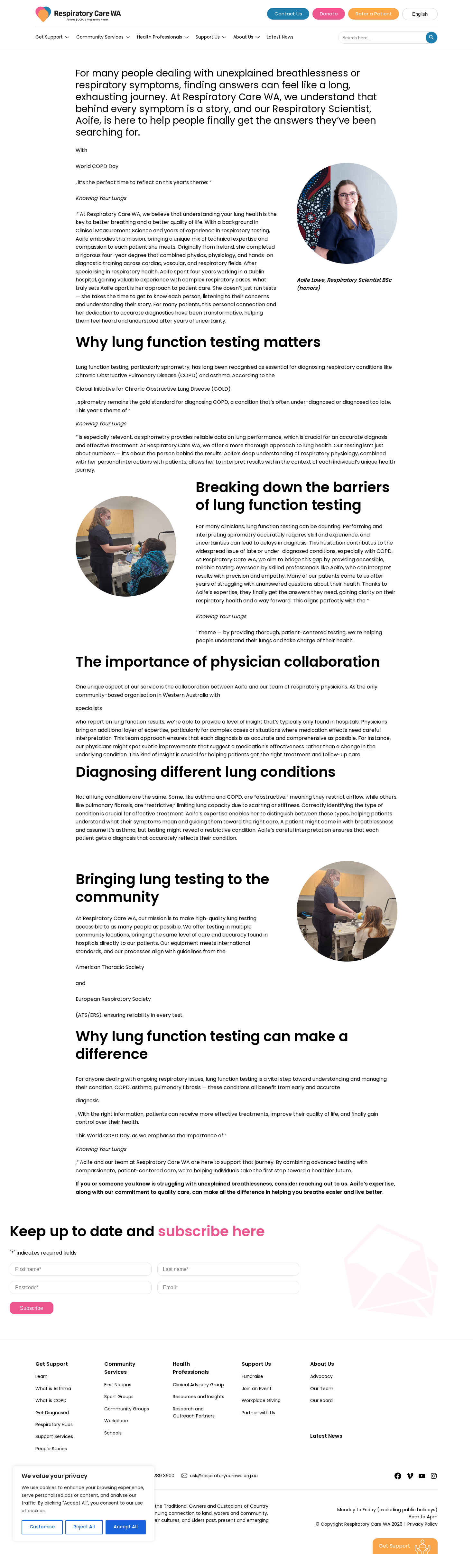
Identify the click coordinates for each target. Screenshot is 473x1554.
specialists (89, 709)
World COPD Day (97, 167)
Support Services (54, 1437)
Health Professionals (159, 37)
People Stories (51, 1449)
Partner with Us (258, 1413)
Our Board (321, 1401)
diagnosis (87, 1101)
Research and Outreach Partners (194, 1413)
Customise (42, 1527)
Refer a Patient (374, 14)
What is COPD (51, 1401)
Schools (113, 1433)
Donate (329, 14)
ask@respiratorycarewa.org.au (224, 1476)
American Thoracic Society (110, 967)
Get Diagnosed (52, 1413)
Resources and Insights (198, 1397)
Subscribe (31, 1308)
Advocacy (321, 1377)
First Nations (117, 1385)
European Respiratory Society (113, 999)
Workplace (116, 1421)
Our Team (321, 1389)
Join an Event (257, 1389)
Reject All (84, 1527)
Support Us (208, 37)
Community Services (100, 37)
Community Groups (126, 1409)
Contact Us (288, 14)
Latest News (280, 37)
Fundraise (252, 1377)
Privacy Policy (422, 1524)
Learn (41, 1377)
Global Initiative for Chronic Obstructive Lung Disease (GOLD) (153, 389)
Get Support (49, 37)
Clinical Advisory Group (198, 1385)
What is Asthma (53, 1389)
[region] (83, 1503)
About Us (243, 37)
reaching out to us (323, 1184)
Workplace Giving (261, 1401)
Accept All (126, 1527)
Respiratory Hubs (54, 1425)
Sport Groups (119, 1397)
